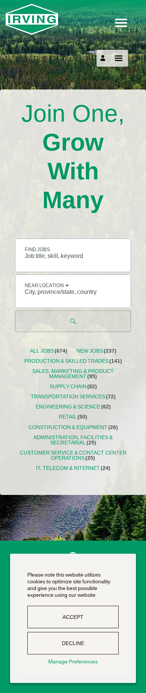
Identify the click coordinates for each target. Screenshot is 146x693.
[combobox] (73, 255)
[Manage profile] (103, 58)
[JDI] (73, 19)
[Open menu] (118, 58)
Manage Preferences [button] (73, 662)
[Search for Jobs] (73, 321)
